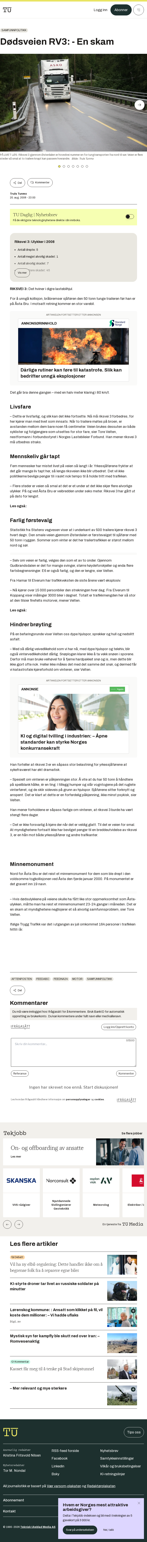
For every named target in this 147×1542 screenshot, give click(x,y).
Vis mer (22, 272)
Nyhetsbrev (109, 1451)
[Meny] (138, 10)
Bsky (55, 1474)
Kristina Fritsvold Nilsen (22, 1455)
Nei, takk (108, 1529)
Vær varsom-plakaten (64, 1486)
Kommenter (42, 182)
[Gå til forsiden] (7, 10)
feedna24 (61, 979)
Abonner (121, 10)
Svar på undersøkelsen (80, 1529)
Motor (77, 979)
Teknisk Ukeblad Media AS (38, 1527)
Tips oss (134, 1432)
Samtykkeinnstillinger (117, 1458)
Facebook (59, 1458)
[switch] (130, 216)
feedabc (42, 979)
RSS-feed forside (65, 1451)
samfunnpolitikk (14, 30)
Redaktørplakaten (101, 1486)
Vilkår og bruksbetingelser (120, 1466)
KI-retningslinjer (112, 1474)
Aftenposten (21, 979)
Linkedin (57, 1466)
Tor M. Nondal (14, 1471)
